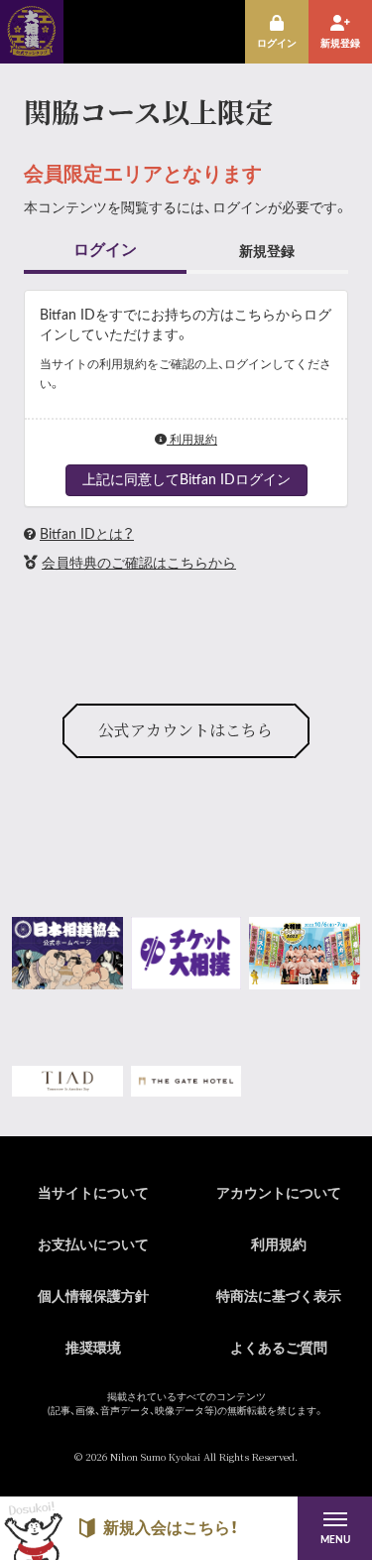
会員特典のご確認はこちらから (139, 564)
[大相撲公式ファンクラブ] (31, 49)
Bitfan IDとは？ (87, 535)
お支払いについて (93, 1245)
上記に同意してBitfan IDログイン (186, 480)
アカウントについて (278, 1194)
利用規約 (192, 440)
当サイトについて (93, 1194)
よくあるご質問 (278, 1349)
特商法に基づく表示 (278, 1297)
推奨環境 (93, 1349)
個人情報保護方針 (93, 1297)
